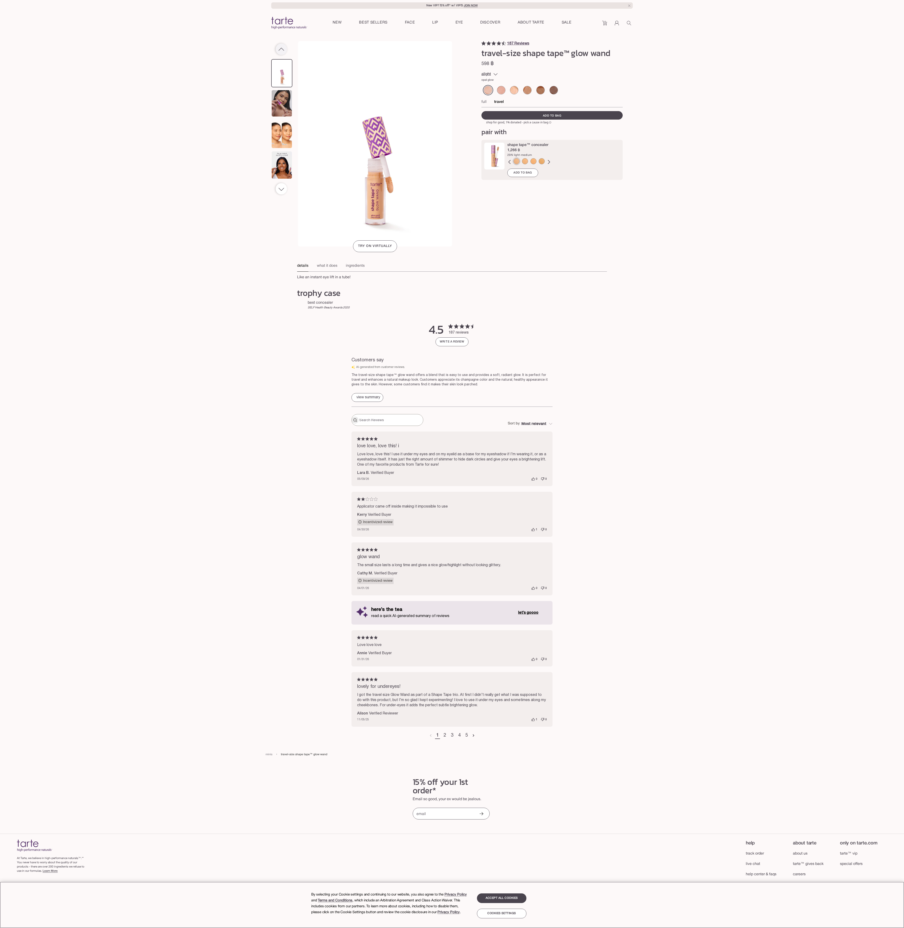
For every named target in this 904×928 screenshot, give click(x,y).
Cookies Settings (501, 913)
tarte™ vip (848, 853)
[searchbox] (390, 420)
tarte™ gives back (808, 864)
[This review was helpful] (533, 479)
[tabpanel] (452, 276)
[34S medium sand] (525, 161)
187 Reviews (518, 43)
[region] (452, 905)
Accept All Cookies (502, 898)
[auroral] (527, 90)
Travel (499, 102)
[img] (483, 43)
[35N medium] (542, 161)
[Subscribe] (481, 814)
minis (269, 754)
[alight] (488, 90)
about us (800, 853)
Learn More (50, 871)
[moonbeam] (554, 90)
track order (755, 853)
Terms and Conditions (335, 900)
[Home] (34, 845)
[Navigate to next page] (474, 735)
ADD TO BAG (522, 172)
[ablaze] (540, 90)
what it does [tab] (327, 265)
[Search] (630, 24)
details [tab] (302, 265)
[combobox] (530, 424)
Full (484, 102)
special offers (851, 864)
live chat (753, 864)
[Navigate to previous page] (431, 735)
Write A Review (452, 341)
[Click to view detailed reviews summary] (367, 397)
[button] (410, 22)
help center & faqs (761, 874)
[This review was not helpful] (542, 479)
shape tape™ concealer (528, 145)
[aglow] (501, 90)
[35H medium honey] (533, 161)
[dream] (514, 90)
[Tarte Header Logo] (289, 23)
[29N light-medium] (516, 161)
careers (799, 874)
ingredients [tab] (355, 265)
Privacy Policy (455, 894)
